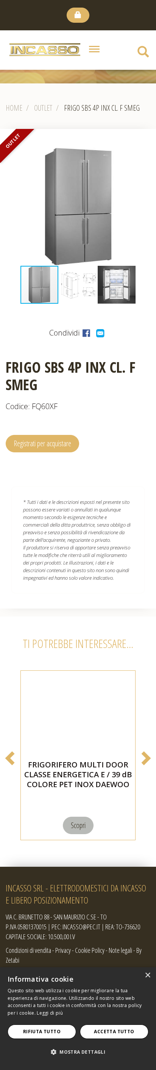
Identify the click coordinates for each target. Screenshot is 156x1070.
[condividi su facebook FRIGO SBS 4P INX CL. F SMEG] (87, 333)
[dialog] (78, 1018)
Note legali (120, 950)
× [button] (147, 975)
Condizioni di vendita (28, 950)
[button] (7, 207)
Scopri (78, 825)
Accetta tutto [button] (114, 1031)
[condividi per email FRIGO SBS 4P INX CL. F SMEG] (101, 333)
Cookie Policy (90, 950)
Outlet (43, 108)
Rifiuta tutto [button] (42, 1031)
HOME (14, 108)
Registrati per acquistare (42, 443)
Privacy (63, 950)
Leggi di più (50, 1013)
